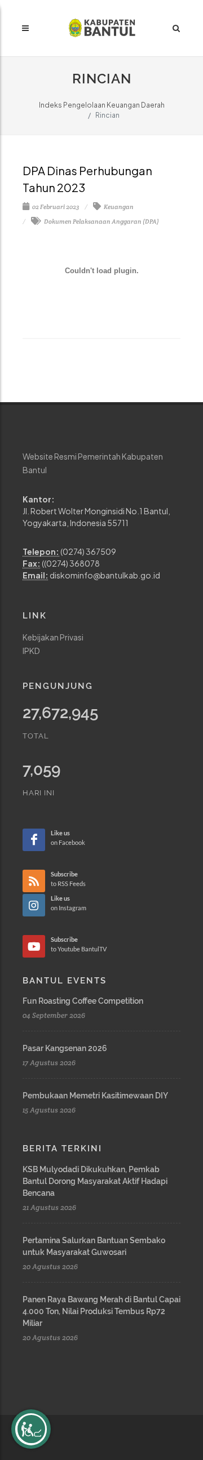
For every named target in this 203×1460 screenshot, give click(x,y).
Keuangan (118, 207)
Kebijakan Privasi (53, 637)
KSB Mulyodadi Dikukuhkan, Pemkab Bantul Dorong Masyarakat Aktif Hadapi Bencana (95, 1181)
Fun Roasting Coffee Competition (83, 1000)
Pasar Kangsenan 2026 (65, 1048)
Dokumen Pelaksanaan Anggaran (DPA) (101, 221)
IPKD (31, 651)
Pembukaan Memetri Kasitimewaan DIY (95, 1095)
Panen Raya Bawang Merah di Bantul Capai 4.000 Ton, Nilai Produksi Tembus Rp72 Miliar (101, 1311)
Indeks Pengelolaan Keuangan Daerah (102, 105)
